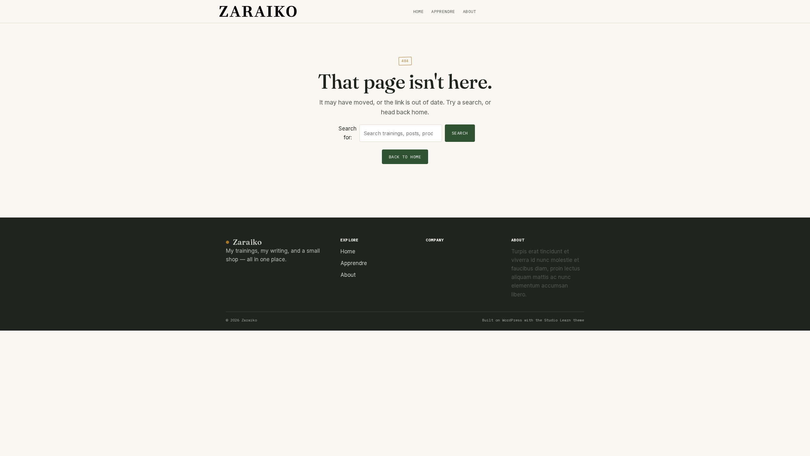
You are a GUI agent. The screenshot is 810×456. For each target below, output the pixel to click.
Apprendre (443, 11)
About (469, 11)
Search (460, 133)
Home (418, 11)
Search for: (348, 132)
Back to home (405, 157)
